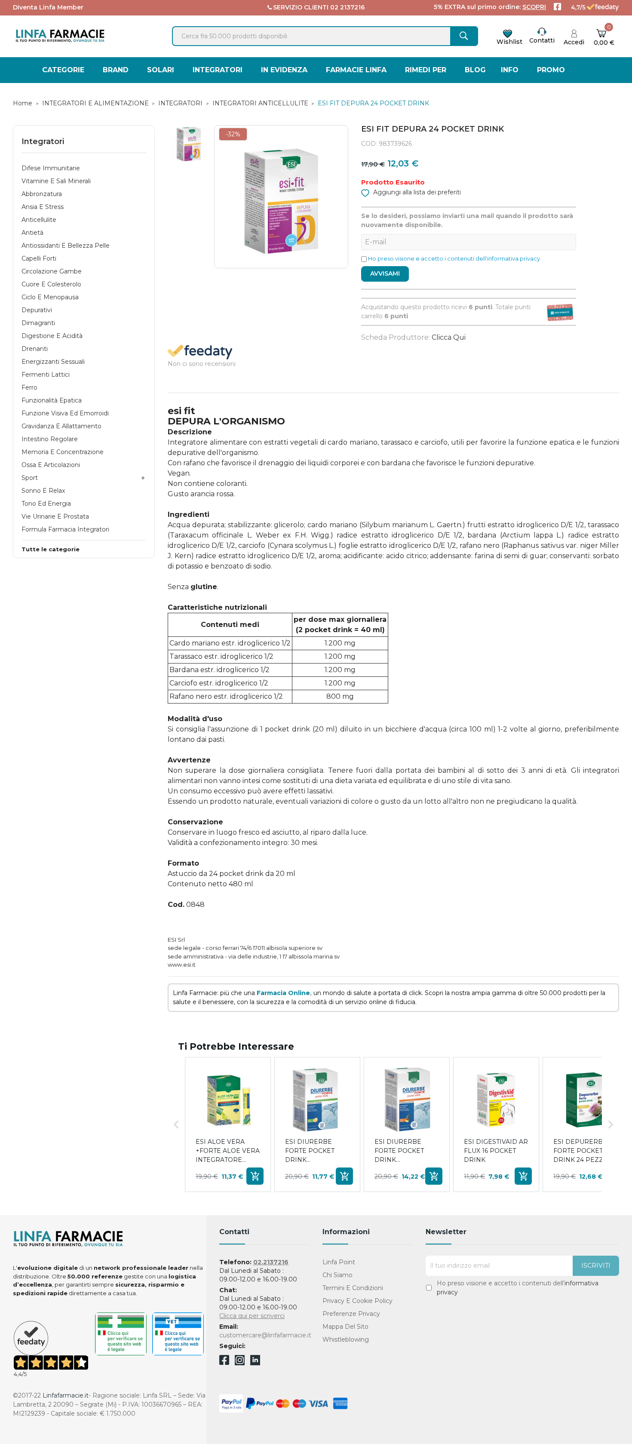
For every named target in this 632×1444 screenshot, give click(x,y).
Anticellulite (38, 220)
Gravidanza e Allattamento (61, 426)
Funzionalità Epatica (51, 400)
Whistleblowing (345, 1339)
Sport (29, 478)
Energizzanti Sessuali (53, 362)
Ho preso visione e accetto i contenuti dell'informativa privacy (454, 258)
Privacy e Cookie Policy (357, 1301)
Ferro (29, 387)
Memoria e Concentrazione (62, 452)
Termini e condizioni (352, 1288)
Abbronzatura (41, 194)
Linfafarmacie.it (66, 1395)
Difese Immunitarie (50, 168)
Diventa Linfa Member (48, 7)
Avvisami (385, 273)
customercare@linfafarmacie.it (265, 1335)
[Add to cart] (255, 1176)
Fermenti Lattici (45, 374)
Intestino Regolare (49, 439)
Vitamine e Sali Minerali (56, 181)
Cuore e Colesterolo (51, 284)
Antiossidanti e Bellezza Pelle (65, 245)
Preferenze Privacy (351, 1314)
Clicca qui (449, 337)
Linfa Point (338, 1262)
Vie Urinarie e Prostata (55, 516)
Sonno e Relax (43, 491)
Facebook (224, 1361)
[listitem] (228, 1124)
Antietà (32, 233)
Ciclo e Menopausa (50, 297)
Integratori (42, 141)
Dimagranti (38, 323)
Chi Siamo (337, 1275)
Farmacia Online (283, 993)
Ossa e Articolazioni (50, 465)
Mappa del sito (345, 1326)
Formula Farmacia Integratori (65, 529)
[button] (176, 1124)
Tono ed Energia (46, 503)
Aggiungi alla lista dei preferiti (416, 192)
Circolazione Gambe (51, 271)
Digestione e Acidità (52, 336)
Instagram (240, 1363)
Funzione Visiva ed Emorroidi (65, 413)
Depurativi (36, 310)
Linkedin (255, 1363)
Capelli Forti (38, 258)
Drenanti (34, 349)
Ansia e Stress (42, 207)
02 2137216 (347, 7)
